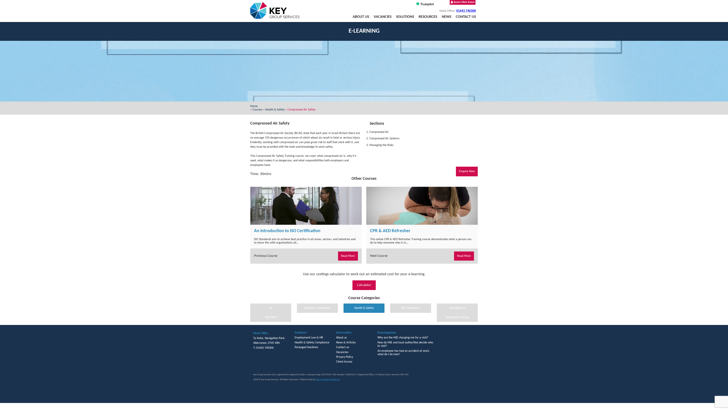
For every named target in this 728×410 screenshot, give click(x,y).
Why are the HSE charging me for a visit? (402, 337)
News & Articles (346, 342)
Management (457, 308)
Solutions (405, 17)
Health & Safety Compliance (312, 342)
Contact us (466, 17)
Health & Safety (275, 109)
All (270, 308)
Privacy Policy (344, 357)
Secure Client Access (464, 2)
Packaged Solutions (306, 347)
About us (361, 17)
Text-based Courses (457, 317)
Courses (257, 109)
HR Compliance (410, 308)
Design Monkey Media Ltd (328, 379)
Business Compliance (317, 308)
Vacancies (382, 17)
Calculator (364, 285)
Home (254, 106)
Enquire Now (467, 171)
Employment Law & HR (309, 337)
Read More (348, 256)
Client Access (344, 361)
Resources (428, 17)
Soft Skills (271, 317)
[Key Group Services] (275, 10)
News (446, 17)
